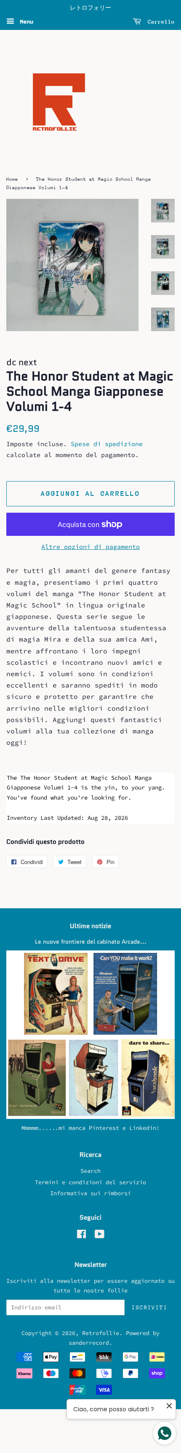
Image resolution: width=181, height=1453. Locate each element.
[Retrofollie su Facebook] (81, 1235)
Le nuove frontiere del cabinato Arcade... (90, 942)
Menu (24, 21)
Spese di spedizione (107, 444)
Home (12, 179)
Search (90, 1171)
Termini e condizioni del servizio (90, 1182)
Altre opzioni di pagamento (90, 547)
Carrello (159, 22)
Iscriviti (150, 1307)
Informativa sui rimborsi (90, 1193)
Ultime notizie (90, 926)
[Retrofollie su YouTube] (99, 1235)
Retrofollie (100, 1333)
